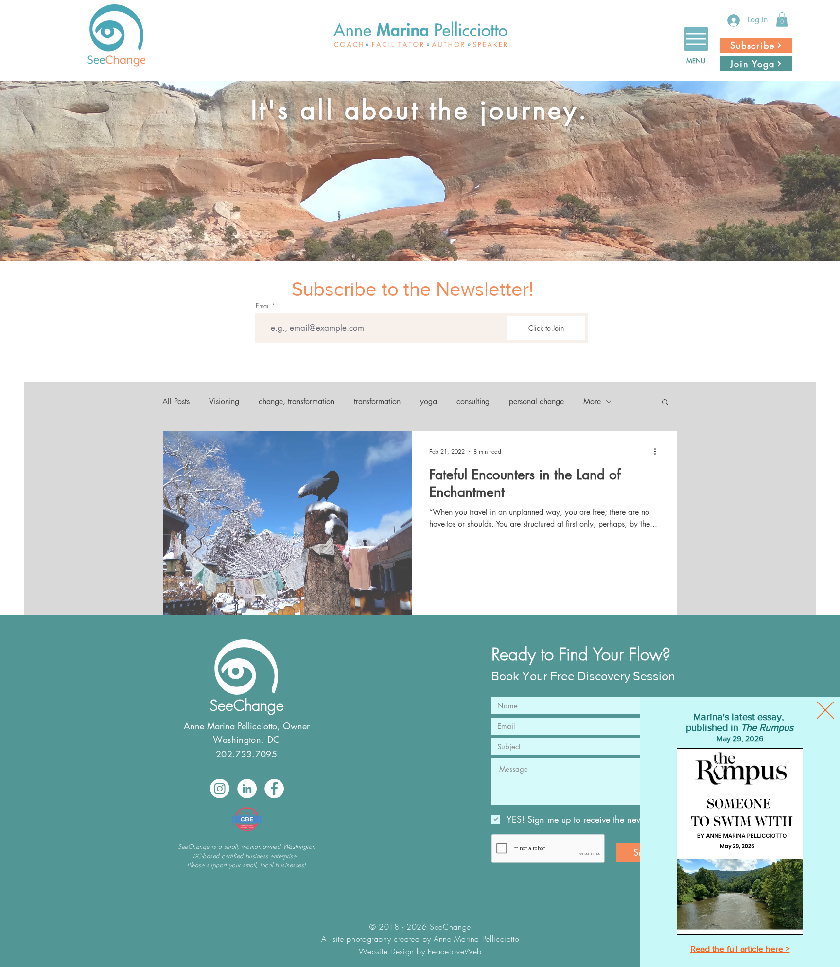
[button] (825, 710)
